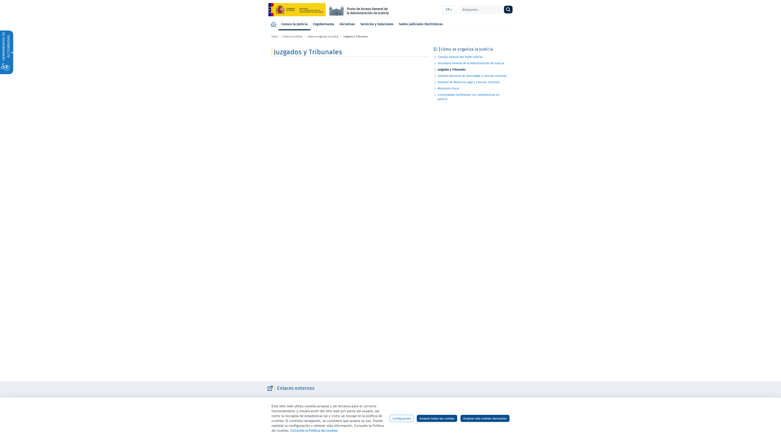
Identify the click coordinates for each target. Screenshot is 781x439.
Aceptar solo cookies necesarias (485, 418)
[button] (449, 9)
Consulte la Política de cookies (314, 430)
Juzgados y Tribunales (452, 69)
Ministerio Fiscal (448, 88)
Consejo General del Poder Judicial (460, 57)
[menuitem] (273, 24)
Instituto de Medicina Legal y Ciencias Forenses (469, 82)
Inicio (275, 36)
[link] (297, 9)
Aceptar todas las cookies (437, 418)
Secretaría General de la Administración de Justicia (471, 63)
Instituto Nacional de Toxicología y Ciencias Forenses (472, 76)
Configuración (401, 418)
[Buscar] (508, 9)
